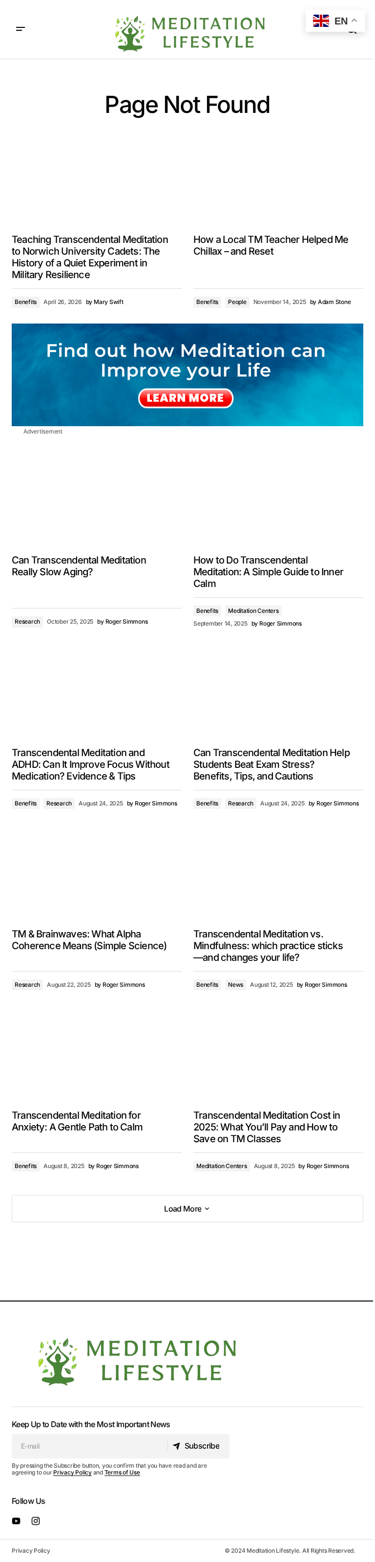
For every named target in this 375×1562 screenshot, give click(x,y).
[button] (20, 29)
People (237, 301)
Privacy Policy (72, 1472)
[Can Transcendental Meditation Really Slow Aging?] (97, 498)
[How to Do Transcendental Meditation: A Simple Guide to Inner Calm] (278, 498)
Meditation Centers (253, 610)
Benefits (26, 301)
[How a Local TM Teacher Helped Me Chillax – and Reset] (278, 178)
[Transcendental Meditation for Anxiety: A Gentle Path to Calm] (97, 1054)
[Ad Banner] (187, 375)
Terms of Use (122, 1472)
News (235, 984)
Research (27, 621)
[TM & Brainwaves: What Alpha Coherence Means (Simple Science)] (97, 872)
